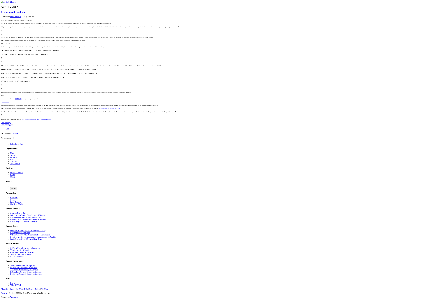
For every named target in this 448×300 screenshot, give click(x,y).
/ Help (23, 289)
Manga (12, 177)
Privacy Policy (34, 289)
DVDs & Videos (16, 173)
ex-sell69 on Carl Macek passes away (24, 268)
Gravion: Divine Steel (18, 213)
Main (12, 153)
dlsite (7, 129)
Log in (12, 283)
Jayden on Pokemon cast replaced (22, 266)
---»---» (15, 133)
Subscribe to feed (16, 144)
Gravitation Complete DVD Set (22, 252)
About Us (4, 289)
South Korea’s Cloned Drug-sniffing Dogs (26, 239)
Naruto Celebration (17, 256)
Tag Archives (15, 164)
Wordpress (14, 297)
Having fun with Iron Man (20, 233)
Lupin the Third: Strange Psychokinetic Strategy (28, 219)
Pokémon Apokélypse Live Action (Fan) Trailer (27, 231)
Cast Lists (14, 198)
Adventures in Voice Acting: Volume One (25, 217)
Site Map (44, 289)
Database (13, 157)
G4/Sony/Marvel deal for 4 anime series (25, 248)
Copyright (4, 293)
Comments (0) (6, 123)
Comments (7, 125)
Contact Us (13, 289)
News (12, 200)
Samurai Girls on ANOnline (20, 254)
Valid (15, 285)
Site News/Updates (17, 204)
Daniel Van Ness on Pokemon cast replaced (26, 274)
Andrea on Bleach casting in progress (24, 270)
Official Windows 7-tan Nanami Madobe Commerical (30, 235)
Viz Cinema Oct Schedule (19, 250)
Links (12, 159)
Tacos (12, 155)
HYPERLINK (18, 98)
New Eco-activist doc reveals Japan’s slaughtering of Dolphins (33, 237)
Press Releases (15, 17)
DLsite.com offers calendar (13, 12)
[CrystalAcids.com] (8, 2)
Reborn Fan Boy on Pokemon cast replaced (26, 272)
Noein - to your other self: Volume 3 (23, 221)
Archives (13, 162)
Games (12, 175)
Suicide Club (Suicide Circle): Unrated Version (27, 215)
